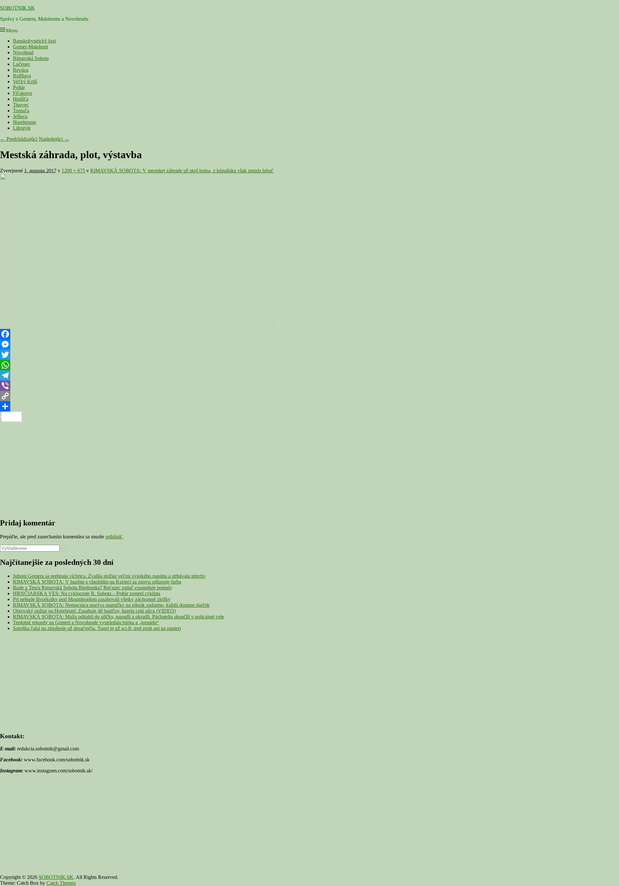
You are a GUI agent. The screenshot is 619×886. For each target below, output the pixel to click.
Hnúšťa (20, 99)
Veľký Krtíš (25, 81)
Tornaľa (21, 110)
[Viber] (309, 386)
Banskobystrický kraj (34, 41)
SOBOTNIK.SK (17, 8)
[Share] (309, 406)
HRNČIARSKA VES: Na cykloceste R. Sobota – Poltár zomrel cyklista (86, 593)
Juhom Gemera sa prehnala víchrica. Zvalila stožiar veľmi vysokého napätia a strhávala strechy (109, 576)
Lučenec (21, 64)
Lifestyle (22, 128)
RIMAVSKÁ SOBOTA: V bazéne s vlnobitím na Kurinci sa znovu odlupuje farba (97, 582)
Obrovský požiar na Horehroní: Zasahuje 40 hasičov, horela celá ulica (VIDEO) (94, 611)
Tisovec (21, 104)
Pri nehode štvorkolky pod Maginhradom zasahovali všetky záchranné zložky (92, 599)
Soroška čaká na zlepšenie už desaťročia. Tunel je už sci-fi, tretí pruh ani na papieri (97, 628)
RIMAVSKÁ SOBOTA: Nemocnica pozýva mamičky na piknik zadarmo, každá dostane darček (111, 605)
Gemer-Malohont (30, 46)
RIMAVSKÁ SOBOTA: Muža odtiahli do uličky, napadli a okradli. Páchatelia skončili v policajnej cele (118, 616)
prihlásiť (114, 536)
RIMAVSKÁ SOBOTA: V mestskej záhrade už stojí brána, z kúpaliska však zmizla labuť (181, 170)
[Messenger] (309, 344)
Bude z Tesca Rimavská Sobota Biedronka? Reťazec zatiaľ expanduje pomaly (92, 587)
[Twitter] (309, 355)
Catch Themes (61, 883)
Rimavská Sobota (31, 58)
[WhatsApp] (309, 365)
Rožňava (22, 75)
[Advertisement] (193, 467)
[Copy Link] (309, 396)
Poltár (19, 87)
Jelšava (20, 116)
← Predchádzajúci (18, 139)
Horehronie (24, 122)
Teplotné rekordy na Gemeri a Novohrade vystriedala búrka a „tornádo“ (86, 622)
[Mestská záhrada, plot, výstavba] (136, 326)
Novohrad (23, 52)
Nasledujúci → (54, 139)
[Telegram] (309, 375)
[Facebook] (309, 334)
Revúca (20, 70)
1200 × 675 (73, 170)
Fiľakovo (22, 93)
